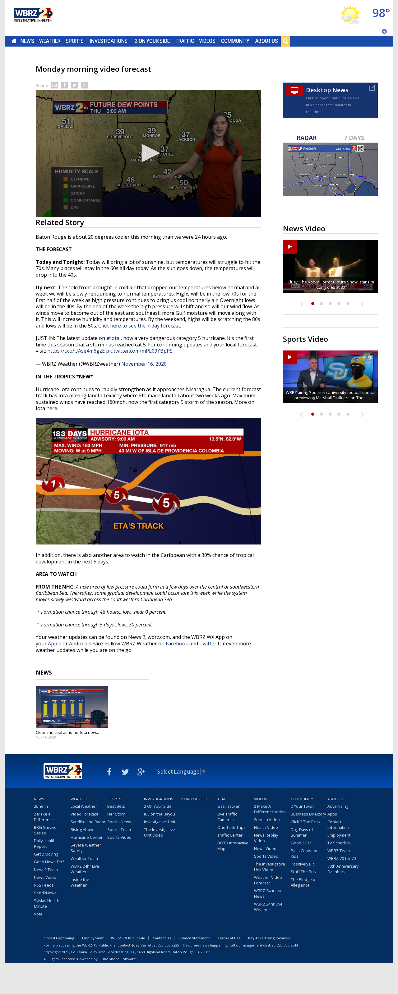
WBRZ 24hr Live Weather (85, 868)
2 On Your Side (152, 41)
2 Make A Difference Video (270, 809)
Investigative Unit (159, 822)
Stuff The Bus (303, 871)
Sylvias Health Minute (46, 903)
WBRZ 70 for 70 (341, 858)
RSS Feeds (44, 885)
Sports (75, 41)
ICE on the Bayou (159, 814)
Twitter (207, 643)
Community (235, 41)
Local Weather (84, 806)
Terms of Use (229, 938)
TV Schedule (339, 843)
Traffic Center (230, 835)
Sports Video (119, 837)
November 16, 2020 (144, 363)
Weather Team (84, 858)
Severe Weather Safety (86, 847)
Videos (207, 41)
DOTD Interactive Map (232, 845)
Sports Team (119, 829)
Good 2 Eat (301, 843)
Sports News (119, 822)
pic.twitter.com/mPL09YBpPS (139, 350)
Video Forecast (84, 814)
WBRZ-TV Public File (128, 938)
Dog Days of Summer (302, 832)
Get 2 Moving (46, 854)
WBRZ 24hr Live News (268, 893)
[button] (148, 153)
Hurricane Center (87, 837)
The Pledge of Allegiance (304, 882)
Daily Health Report (45, 843)
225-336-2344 (287, 945)
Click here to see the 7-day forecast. (140, 325)
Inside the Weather (80, 882)
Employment (338, 835)
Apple (54, 643)
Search (285, 41)
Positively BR (302, 864)
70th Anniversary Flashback (343, 868)
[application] (148, 153)
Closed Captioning (59, 938)
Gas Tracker (228, 806)
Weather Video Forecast (268, 880)
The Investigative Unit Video (159, 832)
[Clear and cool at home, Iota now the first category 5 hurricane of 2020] (72, 707)
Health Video (266, 827)
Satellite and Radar (88, 822)
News (27, 41)
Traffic (185, 41)
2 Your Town (302, 806)
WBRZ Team (338, 850)
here (51, 408)
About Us (266, 41)
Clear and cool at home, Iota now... (67, 732)
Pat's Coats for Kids (304, 853)
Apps (332, 814)
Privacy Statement (194, 938)
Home (13, 41)
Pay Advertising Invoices (269, 938)
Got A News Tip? (49, 862)
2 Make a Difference (44, 816)
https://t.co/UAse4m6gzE (76, 350)
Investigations (109, 41)
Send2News (45, 893)
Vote (38, 914)
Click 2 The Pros (305, 822)
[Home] (32, 17)
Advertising (337, 806)
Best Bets (116, 806)
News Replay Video (266, 837)
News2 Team (46, 869)
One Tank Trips (231, 827)
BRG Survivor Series (46, 830)
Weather (49, 41)
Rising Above (83, 829)
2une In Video (267, 819)
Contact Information (338, 824)
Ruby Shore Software (118, 958)
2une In (41, 806)
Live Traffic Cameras (227, 816)
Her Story (116, 814)
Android (78, 643)
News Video (45, 877)
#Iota (112, 338)
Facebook (177, 643)
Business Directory (308, 814)
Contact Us (162, 938)
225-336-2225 (168, 945)
